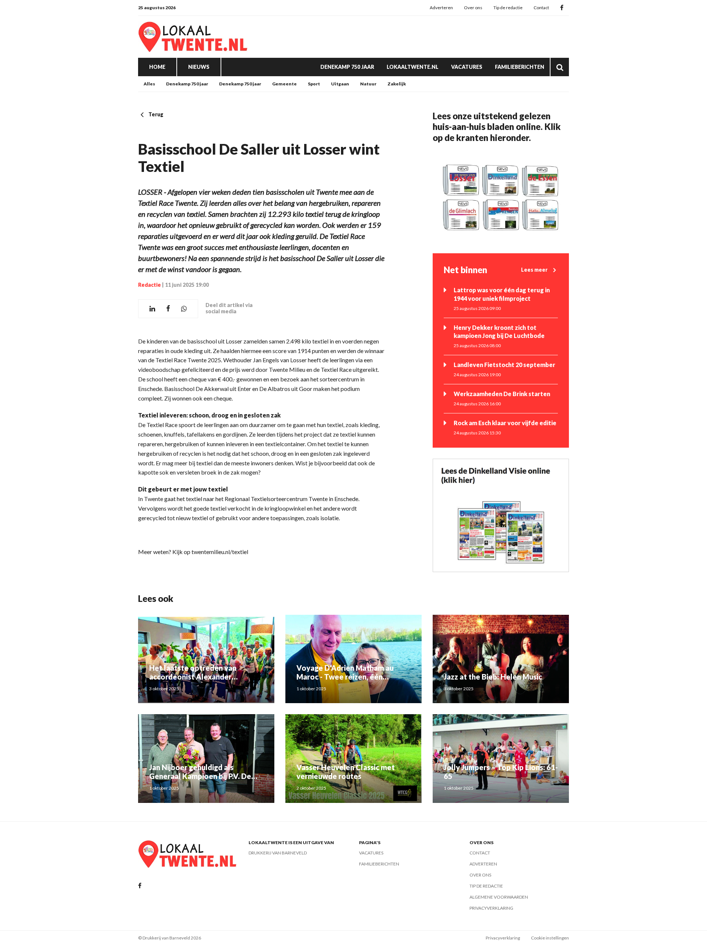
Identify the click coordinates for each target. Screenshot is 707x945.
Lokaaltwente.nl (413, 67)
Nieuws (199, 67)
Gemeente (284, 84)
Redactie (149, 285)
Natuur (368, 84)
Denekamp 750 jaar (347, 67)
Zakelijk (396, 84)
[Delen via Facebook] (168, 309)
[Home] (193, 36)
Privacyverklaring (491, 908)
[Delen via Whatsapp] (184, 309)
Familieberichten (519, 67)
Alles (149, 84)
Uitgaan (340, 84)
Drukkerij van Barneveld (278, 853)
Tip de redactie (508, 7)
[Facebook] (561, 8)
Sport (314, 84)
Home (157, 67)
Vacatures (466, 67)
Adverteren (441, 7)
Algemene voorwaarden (498, 897)
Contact (541, 7)
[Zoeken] (560, 67)
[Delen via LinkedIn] (152, 309)
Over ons (473, 7)
